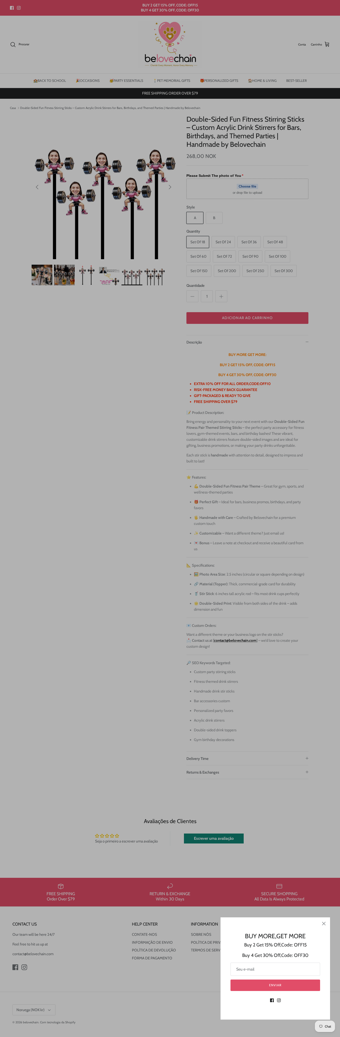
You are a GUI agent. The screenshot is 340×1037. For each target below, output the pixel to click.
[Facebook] (272, 1000)
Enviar (275, 985)
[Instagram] (279, 1000)
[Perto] (323, 923)
